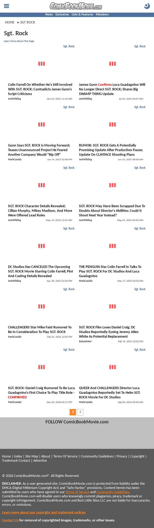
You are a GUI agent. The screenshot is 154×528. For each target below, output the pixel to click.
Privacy (122, 456)
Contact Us (10, 520)
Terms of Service (77, 492)
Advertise (40, 460)
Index (18, 456)
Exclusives (62, 14)
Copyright (137, 456)
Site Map (31, 456)
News (49, 14)
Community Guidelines (97, 456)
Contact (24, 460)
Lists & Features (82, 14)
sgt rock (27, 22)
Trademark (10, 460)
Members (102, 14)
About (45, 456)
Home (9, 22)
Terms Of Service (65, 456)
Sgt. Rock (68, 46)
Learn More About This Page (19, 41)
